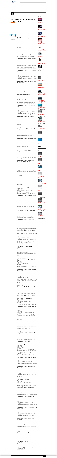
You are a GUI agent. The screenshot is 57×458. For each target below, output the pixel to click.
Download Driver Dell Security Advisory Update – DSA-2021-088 (27, 38)
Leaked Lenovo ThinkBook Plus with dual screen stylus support (42, 50)
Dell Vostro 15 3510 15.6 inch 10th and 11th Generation (41, 156)
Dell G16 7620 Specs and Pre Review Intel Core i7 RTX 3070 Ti (42, 94)
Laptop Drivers (13, 22)
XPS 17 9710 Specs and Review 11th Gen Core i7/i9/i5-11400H (42, 170)
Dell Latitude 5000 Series (42, 109)
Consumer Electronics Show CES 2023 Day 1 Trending (41, 22)
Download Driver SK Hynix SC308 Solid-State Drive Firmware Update (27, 332)
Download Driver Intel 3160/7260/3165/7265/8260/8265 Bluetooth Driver (27, 95)
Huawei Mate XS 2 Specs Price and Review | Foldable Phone (41, 30)
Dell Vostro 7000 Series (42, 123)
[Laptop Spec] (13, 2)
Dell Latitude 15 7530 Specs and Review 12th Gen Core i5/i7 (41, 136)
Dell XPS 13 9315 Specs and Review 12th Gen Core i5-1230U (41, 87)
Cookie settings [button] (41, 456)
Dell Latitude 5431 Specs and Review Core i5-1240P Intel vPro (41, 129)
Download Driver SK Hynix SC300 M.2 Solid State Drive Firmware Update (28, 309)
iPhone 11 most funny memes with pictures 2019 (41, 56)
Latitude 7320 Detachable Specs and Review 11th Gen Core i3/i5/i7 (41, 209)
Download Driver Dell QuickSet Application (24, 379)
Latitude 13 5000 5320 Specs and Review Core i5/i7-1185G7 (42, 183)
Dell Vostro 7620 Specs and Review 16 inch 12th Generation (41, 122)
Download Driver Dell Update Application (24, 117)
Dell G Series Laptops (42, 95)
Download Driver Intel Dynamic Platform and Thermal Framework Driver (27, 210)
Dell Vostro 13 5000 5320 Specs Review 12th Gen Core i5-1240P (41, 115)
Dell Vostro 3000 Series (42, 157)
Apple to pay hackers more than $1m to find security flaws (41, 69)
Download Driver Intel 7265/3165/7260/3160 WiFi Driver (26, 246)
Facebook (13, 35)
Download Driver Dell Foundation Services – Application (26, 298)
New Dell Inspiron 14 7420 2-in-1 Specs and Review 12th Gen (41, 143)
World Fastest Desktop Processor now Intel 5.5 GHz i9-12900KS (41, 36)
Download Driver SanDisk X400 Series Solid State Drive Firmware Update (28, 286)
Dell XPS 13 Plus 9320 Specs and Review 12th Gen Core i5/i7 (41, 101)
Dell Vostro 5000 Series (42, 116)
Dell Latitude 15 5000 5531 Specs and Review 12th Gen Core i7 (41, 108)
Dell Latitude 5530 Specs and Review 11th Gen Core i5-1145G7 (41, 190)
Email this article (13, 39)
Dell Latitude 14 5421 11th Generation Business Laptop (41, 216)
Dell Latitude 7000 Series (42, 203)
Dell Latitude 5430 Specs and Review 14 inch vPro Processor (42, 196)
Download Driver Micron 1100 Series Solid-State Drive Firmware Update (27, 150)
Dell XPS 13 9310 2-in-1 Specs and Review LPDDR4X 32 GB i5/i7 (42, 177)
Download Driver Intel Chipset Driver (24, 441)
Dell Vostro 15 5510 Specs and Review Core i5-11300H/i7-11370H (42, 163)
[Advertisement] (33, 7)
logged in (15, 453)
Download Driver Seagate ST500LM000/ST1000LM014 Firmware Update (28, 344)
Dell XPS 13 (41, 88)
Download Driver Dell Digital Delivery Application (25, 139)
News (40, 37)
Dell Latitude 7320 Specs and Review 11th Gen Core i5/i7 (41, 202)
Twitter (12, 34)
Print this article (13, 40)
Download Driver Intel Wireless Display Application (25, 432)
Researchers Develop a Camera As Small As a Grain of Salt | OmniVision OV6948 (41, 43)
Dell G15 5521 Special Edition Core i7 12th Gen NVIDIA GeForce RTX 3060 (41, 81)
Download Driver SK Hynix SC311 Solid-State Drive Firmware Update (27, 128)
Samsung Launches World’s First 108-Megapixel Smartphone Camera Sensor (41, 63)
